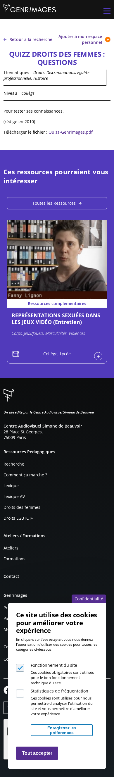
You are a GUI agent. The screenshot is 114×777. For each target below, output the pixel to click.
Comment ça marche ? (25, 475)
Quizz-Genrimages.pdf (71, 132)
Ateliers (11, 548)
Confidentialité (89, 599)
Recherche (14, 464)
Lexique (11, 485)
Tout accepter (37, 753)
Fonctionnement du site (54, 665)
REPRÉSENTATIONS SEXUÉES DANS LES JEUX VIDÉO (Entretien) (56, 318)
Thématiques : (18, 72)
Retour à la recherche (30, 39)
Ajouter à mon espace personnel (80, 39)
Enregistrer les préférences (61, 730)
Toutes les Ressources (54, 203)
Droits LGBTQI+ (18, 518)
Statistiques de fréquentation (59, 691)
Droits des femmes (22, 507)
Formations (14, 558)
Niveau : (12, 93)
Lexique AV (14, 496)
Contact (11, 576)
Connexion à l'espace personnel (98, 356)
